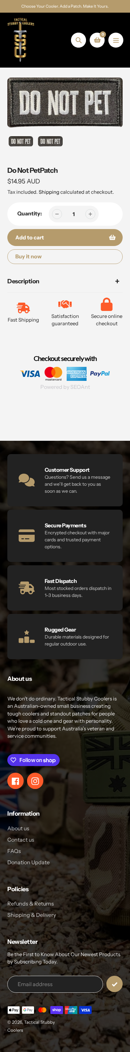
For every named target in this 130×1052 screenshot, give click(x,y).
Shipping (49, 192)
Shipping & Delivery (31, 915)
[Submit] (114, 984)
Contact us (20, 839)
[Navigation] (115, 40)
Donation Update (28, 862)
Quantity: (29, 213)
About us (18, 828)
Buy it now (28, 256)
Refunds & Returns (30, 903)
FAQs (14, 851)
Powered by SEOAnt (65, 387)
